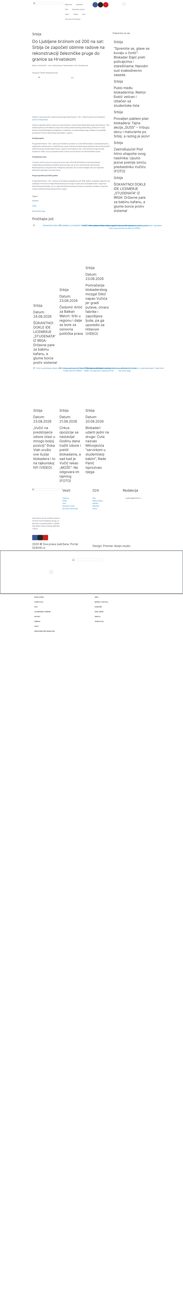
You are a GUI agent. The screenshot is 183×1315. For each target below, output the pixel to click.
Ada (96, 597)
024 (66, 9)
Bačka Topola (101, 602)
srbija (34, 206)
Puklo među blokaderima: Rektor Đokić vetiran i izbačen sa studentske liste (130, 96)
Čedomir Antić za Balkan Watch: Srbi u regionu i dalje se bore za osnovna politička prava (71, 320)
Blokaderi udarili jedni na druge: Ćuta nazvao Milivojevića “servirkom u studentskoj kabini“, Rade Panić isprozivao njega (97, 450)
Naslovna (68, 4)
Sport (67, 14)
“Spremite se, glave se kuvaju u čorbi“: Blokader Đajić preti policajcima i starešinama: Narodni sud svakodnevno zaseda (132, 61)
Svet (83, 14)
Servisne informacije (72, 19)
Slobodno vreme (78, 9)
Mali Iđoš (99, 612)
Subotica (79, 4)
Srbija (75, 14)
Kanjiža (98, 607)
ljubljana (35, 201)
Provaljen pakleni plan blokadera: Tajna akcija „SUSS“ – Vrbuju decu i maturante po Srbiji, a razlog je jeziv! (132, 127)
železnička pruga (38, 211)
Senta (97, 617)
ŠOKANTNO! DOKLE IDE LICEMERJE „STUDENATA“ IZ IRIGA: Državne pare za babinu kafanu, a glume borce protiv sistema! (130, 197)
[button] (124, 4)
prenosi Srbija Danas (40, 120)
